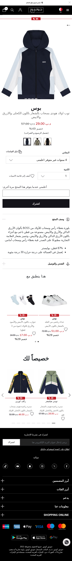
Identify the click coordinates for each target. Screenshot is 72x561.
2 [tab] (48, 424)
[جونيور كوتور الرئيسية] (36, 10)
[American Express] (17, 526)
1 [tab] (53, 424)
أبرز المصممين (61, 481)
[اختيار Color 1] (46, 142)
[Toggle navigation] (67, 10)
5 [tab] (33, 424)
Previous (2, 395)
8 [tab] (18, 424)
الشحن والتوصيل (56, 263)
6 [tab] (28, 424)
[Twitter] (54, 466)
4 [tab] (38, 424)
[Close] (69, 2)
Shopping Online (56, 515)
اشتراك (11, 442)
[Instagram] (42, 466)
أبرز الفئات (63, 489)
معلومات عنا (62, 506)
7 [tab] (23, 424)
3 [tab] (43, 424)
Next (69, 395)
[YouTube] (17, 466)
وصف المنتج (58, 219)
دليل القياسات (12, 151)
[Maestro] (51, 526)
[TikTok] (5, 466)
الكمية (66, 169)
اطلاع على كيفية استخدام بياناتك (54, 449)
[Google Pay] (53, 537)
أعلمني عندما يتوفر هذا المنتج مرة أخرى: (25, 187)
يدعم (66, 498)
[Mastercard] (62, 526)
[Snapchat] (29, 466)
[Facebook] (66, 466)
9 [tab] (13, 424)
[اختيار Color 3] (36, 142)
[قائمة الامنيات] (65, 329)
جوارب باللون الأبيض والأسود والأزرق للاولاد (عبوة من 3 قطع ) (23, 325)
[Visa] (39, 526)
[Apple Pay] (27, 526)
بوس (36, 108)
